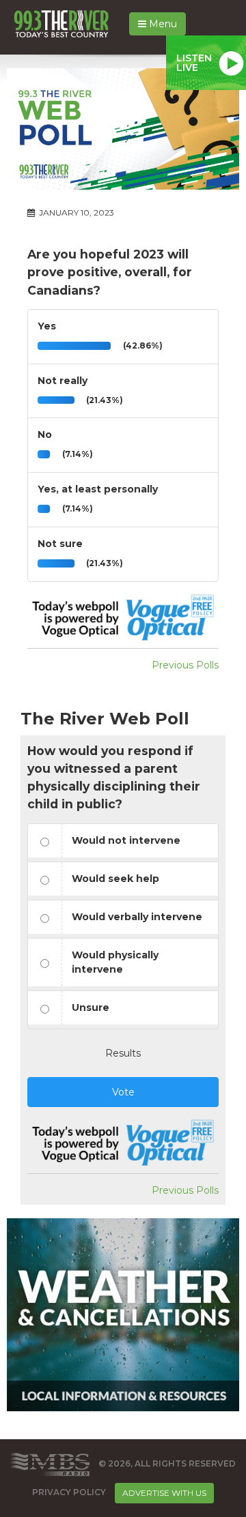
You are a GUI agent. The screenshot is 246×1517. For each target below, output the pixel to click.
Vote (123, 1092)
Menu (161, 24)
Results (123, 1053)
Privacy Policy (69, 1492)
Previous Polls (185, 665)
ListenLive (194, 63)
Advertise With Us (164, 1493)
